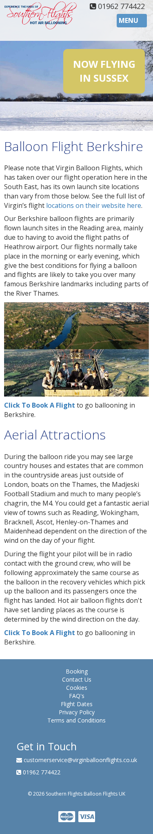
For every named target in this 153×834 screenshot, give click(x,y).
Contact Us (76, 679)
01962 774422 (120, 6)
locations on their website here (93, 205)
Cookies (76, 687)
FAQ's (76, 696)
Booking (77, 671)
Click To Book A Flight (39, 405)
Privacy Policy (77, 712)
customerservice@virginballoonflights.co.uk (79, 760)
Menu (132, 21)
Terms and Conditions (76, 720)
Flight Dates (77, 704)
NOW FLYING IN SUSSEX (104, 71)
